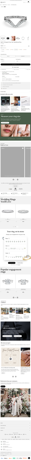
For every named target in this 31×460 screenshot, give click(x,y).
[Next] (17, 179)
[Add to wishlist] (0, 221)
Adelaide (14, 439)
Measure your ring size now (5, 122)
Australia (3, 439)
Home (1, 4)
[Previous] (13, 179)
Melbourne (6, 439)
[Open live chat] (24, 2)
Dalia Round (7, 289)
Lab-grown (22, 56)
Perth (11, 439)
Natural (8, 56)
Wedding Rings (5, 4)
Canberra (17, 439)
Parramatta (20, 439)
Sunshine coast (27, 439)
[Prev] (13, 376)
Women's (9, 4)
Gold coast (23, 439)
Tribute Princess (23, 289)
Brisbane (9, 439)
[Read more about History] (22, 148)
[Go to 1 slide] (15, 179)
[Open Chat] (29, 458)
